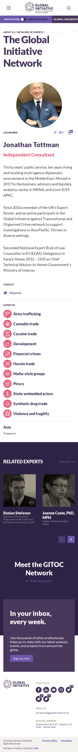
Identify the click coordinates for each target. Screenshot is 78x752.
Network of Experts (30, 32)
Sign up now (21, 658)
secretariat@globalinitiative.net (52, 712)
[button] (9, 8)
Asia (7, 427)
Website (11, 293)
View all (64, 461)
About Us (9, 32)
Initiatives (11, 19)
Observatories (37, 19)
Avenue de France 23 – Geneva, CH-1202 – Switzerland (54, 726)
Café (35, 748)
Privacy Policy (49, 740)
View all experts (41, 581)
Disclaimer (67, 740)
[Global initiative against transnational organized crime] (39, 8)
